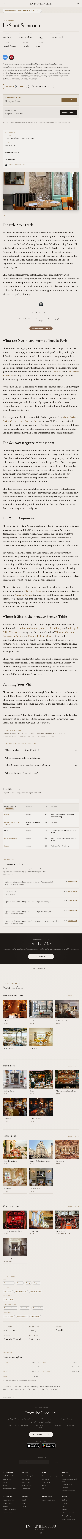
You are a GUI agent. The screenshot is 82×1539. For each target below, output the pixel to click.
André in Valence (23, 595)
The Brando (26, 1489)
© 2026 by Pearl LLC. (41, 1529)
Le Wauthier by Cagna (10, 838)
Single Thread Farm (9, 1476)
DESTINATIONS (8, 1496)
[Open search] (4, 3)
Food (24, 1500)
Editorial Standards (68, 1513)
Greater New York (8, 1500)
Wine (24, 1503)
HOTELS (25, 1472)
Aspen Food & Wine (48, 1500)
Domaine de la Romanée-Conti (70, 1480)
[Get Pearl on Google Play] (49, 1445)
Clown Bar (57, 372)
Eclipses (6, 846)
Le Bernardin (7, 1479)
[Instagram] (41, 1533)
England (5, 1506)
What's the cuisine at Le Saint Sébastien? (23, 757)
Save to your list (42, 86)
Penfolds (65, 1488)
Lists (63, 1506)
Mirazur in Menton (65, 632)
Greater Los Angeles (9, 1510)
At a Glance (10, 1276)
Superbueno (46, 1482)
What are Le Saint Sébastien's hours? (21, 773)
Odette (5, 1486)
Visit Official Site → (41, 968)
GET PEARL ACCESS (41, 1434)
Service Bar (46, 1479)
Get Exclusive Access (41, 956)
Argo (43, 1489)
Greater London (8, 1513)
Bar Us (44, 1486)
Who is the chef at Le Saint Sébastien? (22, 750)
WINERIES (65, 1472)
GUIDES (25, 1496)
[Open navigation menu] (78, 3)
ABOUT (64, 1496)
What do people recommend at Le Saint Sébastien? (28, 765)
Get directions (10, 159)
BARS (44, 1472)
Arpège (25, 421)
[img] (5, 57)
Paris (5, 21)
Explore (64, 1500)
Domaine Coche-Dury (68, 1491)
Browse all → (73, 996)
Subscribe (57, 1462)
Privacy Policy (66, 1516)
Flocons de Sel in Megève (41, 636)
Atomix (5, 1482)
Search (64, 1503)
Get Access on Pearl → (41, 328)
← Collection (9, 15)
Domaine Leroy (67, 1485)
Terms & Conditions (68, 1519)
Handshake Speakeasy (49, 1476)
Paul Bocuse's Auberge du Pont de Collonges (40, 628)
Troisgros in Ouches (13, 636)
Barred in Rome (33, 591)
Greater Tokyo (7, 1503)
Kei (35, 421)
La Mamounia (26, 1479)
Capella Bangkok (27, 1476)
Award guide (72, 881)
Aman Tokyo (26, 1482)
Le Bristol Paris (27, 1486)
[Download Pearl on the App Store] (33, 1445)
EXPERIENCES (47, 1496)
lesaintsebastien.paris (12, 152)
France (11, 21)
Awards (64, 1510)
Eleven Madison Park (9, 1489)
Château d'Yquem (67, 1476)
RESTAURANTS (8, 1472)
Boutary (6, 815)
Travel (24, 1506)
